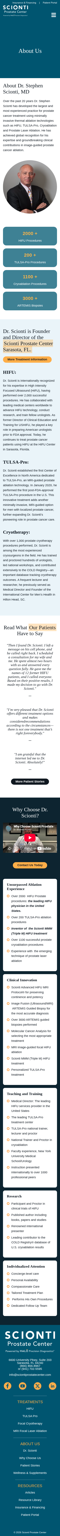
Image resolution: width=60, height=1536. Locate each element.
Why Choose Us (30, 1458)
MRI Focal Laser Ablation (30, 1431)
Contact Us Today (30, 865)
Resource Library (30, 1500)
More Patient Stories (30, 781)
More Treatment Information (27, 359)
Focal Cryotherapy (30, 1423)
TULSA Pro (30, 1416)
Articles (30, 1492)
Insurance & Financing (24, 2)
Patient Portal (50, 2)
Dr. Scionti (30, 1450)
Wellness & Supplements (30, 1473)
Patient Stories (30, 1465)
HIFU (30, 1408)
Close (3, 2)
